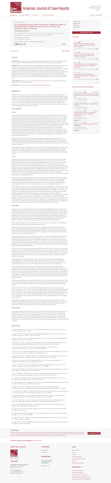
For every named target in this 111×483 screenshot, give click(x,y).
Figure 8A (44, 200)
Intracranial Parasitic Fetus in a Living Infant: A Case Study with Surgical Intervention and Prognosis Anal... (85, 114)
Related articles (77, 21)
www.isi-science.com (17, 473)
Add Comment (66, 51)
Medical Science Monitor (77, 472)
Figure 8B (64, 200)
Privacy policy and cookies (78, 463)
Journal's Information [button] (47, 15)
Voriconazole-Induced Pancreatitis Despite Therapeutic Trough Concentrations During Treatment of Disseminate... (84, 55)
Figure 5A (39, 168)
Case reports (44, 452)
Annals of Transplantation (77, 470)
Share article (76, 25)
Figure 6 (30, 193)
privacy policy (62, 435)
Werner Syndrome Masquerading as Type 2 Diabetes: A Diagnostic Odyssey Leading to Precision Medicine (84, 45)
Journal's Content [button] (24, 15)
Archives (74, 454)
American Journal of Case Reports (79, 474)
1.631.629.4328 (97, 6)
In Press (74, 452)
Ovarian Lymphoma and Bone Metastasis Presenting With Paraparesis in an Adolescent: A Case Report (85, 76)
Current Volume (75, 450)
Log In (92, 15)
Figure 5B (42, 170)
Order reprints (76, 23)
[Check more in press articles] (97, 82)
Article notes (26, 41)
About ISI (74, 460)
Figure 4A (64, 165)
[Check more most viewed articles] (97, 132)
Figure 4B (55, 167)
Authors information (18, 41)
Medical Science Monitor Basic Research (81, 476)
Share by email (77, 27)
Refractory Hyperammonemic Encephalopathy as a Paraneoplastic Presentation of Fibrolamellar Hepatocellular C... (86, 65)
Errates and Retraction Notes (78, 458)
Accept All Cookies (94, 433)
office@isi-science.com (19, 471)
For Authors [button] (35, 15)
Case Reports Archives (77, 456)
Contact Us (97, 9)
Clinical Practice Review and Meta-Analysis (81, 479)
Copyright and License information (37, 41)
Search (98, 15)
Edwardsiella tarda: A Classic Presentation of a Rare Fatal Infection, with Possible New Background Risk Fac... (86, 95)
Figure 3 (48, 143)
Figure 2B (31, 126)
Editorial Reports (45, 450)
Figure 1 (38, 121)
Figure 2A (25, 123)
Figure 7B (22, 197)
